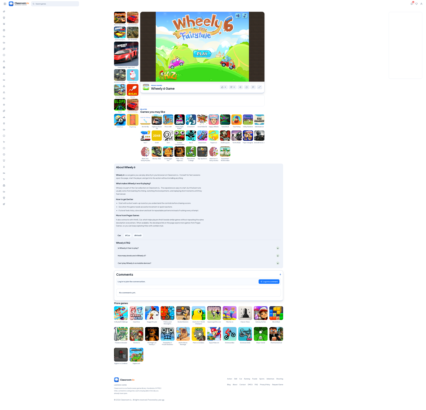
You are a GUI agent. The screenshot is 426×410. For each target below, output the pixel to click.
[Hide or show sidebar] (4, 3)
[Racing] (4, 80)
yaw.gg (161, 400)
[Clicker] (4, 142)
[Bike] (4, 117)
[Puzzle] (4, 48)
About (235, 384)
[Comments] (246, 87)
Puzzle (254, 379)
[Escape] (4, 191)
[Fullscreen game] (259, 87)
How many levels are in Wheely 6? (132, 256)
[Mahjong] (4, 198)
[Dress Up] (4, 160)
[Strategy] (4, 166)
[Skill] (4, 30)
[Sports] (4, 55)
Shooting (279, 379)
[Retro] (4, 111)
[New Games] (4, 11)
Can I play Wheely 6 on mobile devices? (134, 263)
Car (119, 235)
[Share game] (240, 87)
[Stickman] (4, 104)
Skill (235, 379)
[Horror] (4, 123)
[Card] (4, 173)
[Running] (4, 42)
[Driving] (4, 129)
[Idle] (4, 98)
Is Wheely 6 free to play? (128, 248)
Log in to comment (270, 282)
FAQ (256, 384)
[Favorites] (416, 4)
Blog (229, 384)
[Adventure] (4, 61)
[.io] (4, 92)
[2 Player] (4, 86)
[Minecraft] (4, 204)
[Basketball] (4, 135)
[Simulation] (4, 73)
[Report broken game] (253, 87)
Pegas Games (156, 85)
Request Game (277, 384)
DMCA (250, 384)
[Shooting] (4, 67)
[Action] (4, 24)
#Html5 (137, 235)
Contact (243, 384)
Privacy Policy (265, 384)
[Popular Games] (4, 17)
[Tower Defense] (4, 185)
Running (247, 379)
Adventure (270, 379)
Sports (261, 379)
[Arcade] (4, 179)
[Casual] (4, 154)
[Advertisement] (202, 100)
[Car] (4, 36)
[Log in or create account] (421, 4)
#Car (127, 235)
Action (229, 379)
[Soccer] (4, 148)
